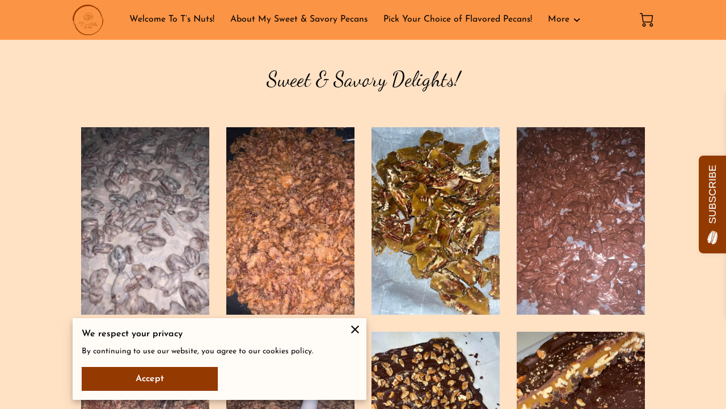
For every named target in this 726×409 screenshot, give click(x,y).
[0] (646, 20)
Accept (150, 378)
